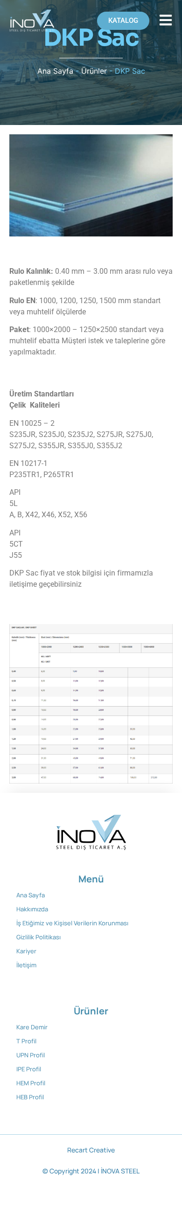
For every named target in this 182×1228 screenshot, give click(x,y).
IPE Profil (28, 1069)
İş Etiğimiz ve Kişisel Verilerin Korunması (72, 923)
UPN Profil (30, 1055)
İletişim (26, 965)
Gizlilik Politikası (38, 937)
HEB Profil (30, 1097)
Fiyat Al (21, 369)
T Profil (26, 1041)
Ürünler (94, 71)
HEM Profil (30, 1083)
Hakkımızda (32, 909)
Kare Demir (32, 1027)
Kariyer (26, 951)
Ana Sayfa (55, 71)
